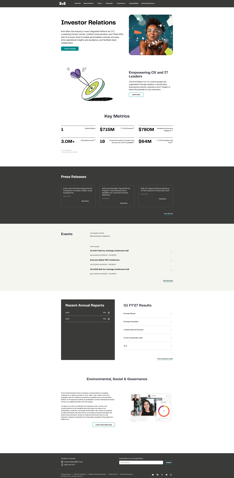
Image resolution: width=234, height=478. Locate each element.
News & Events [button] (88, 3)
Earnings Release (129, 313)
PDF (104, 312)
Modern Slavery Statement (97, 474)
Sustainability (133, 3)
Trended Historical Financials (133, 330)
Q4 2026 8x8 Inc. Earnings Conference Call (109, 269)
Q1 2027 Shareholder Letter (133, 338)
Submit (168, 462)
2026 (67, 312)
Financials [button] (109, 3)
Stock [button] (100, 3)
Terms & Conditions (80, 474)
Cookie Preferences (126, 474)
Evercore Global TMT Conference (105, 260)
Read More (85, 201)
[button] (171, 251)
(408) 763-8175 (69, 465)
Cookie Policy (113, 474)
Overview (78, 3)
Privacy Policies (66, 474)
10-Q (125, 346)
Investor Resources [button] (147, 3)
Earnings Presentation (131, 321)
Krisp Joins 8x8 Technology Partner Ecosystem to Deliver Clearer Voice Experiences (77, 191)
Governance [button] (121, 3)
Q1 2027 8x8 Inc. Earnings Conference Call (109, 251)
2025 (67, 319)
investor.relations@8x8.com (73, 462)
